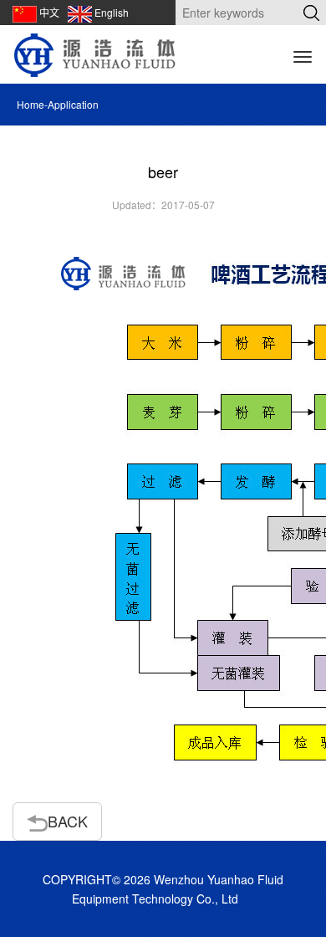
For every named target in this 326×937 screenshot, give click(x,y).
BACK (68, 821)
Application (73, 104)
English (111, 12)
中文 (49, 12)
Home (30, 104)
